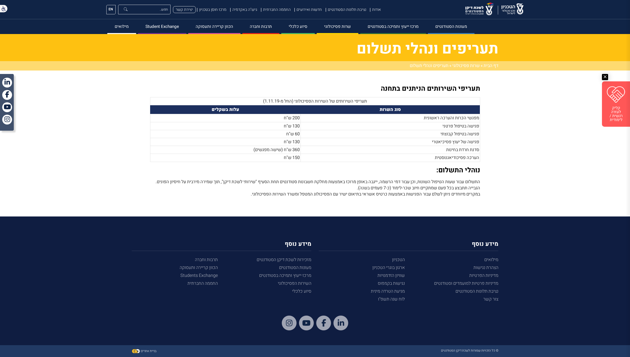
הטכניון (398, 259)
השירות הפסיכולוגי (294, 283)
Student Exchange (162, 26)
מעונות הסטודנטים (451, 26)
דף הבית (491, 65)
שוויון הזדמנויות (391, 275)
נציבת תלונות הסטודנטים (347, 10)
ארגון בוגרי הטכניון (388, 267)
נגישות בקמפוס (391, 283)
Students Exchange (199, 275)
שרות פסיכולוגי (337, 26)
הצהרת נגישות (485, 267)
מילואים (122, 26)
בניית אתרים (148, 351)
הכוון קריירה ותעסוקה (214, 26)
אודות (376, 10)
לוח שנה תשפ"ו (391, 299)
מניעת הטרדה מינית (388, 291)
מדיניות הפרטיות (483, 275)
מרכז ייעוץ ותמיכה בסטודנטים (393, 26)
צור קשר (490, 299)
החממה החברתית (277, 10)
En (111, 9)
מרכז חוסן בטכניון (212, 10)
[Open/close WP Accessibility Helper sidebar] (3, 8)
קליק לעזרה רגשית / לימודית (616, 114)
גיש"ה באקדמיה (244, 10)
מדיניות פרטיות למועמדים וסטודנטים (466, 283)
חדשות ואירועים (309, 10)
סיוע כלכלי (298, 26)
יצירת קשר (184, 10)
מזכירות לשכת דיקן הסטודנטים (284, 259)
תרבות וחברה (261, 26)
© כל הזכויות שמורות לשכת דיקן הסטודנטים (469, 350)
